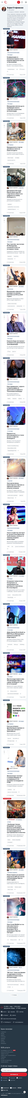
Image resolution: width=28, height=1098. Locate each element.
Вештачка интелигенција (13, 52)
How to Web (10, 887)
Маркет (2, 1040)
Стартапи (21, 187)
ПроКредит (12, 819)
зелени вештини (11, 306)
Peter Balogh (10, 597)
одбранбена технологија (13, 206)
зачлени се (14, 1080)
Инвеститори (11, 497)
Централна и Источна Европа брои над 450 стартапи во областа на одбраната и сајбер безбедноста (15, 194)
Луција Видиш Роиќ (12, 450)
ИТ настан (22, 69)
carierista (10, 789)
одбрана (10, 204)
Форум (2, 1039)
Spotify (20, 398)
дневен (20, 1083)
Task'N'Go (16, 256)
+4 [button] (23, 398)
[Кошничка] (22, 2)
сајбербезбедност (12, 209)
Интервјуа (10, 54)
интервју (17, 157)
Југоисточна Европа (19, 546)
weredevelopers (11, 69)
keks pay (16, 644)
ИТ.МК (9, 822)
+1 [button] (17, 209)
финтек (14, 351)
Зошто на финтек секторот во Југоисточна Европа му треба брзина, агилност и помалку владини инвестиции (16, 536)
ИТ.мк (9, 351)
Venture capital (18, 887)
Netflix (9, 398)
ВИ (19, 939)
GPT (9, 546)
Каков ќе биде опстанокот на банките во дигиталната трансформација (16, 342)
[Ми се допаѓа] (4, 32)
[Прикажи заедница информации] (25, 2)
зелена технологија (12, 303)
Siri (12, 546)
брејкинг (13, 1083)
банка (9, 839)
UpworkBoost (16, 738)
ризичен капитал (11, 160)
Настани (3, 1047)
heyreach (10, 256)
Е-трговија (10, 431)
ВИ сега (22, 984)
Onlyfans (14, 398)
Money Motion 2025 (12, 448)
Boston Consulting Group (13, 445)
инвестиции (10, 889)
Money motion (14, 691)
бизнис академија (16, 839)
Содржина (3, 1037)
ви (17, 69)
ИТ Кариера (10, 144)
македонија (10, 258)
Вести (20, 674)
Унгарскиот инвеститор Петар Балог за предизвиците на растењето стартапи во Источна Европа (15, 584)
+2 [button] (7, 71)
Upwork (9, 738)
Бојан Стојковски (14, 49)
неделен (5, 1085)
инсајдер (5, 1083)
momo (9, 594)
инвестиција (10, 157)
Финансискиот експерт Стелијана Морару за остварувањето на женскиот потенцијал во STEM (15, 779)
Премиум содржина (12, 872)
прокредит (10, 842)
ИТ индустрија (11, 740)
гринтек (21, 495)
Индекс (2, 1045)
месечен (13, 1085)
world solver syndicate (12, 495)
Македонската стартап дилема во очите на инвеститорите (14, 149)
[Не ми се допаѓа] (4, 35)
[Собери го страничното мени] (2, 2)
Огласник (3, 1042)
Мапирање (3, 1049)
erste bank (10, 644)
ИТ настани (10, 289)
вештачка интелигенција (13, 693)
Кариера (3, 1044)
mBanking (22, 644)
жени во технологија (12, 792)
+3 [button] (7, 548)
